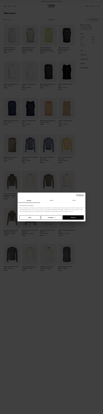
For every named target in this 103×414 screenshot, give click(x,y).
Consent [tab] (29, 200)
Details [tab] (51, 200)
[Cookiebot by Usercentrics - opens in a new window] (77, 195)
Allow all (73, 217)
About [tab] (74, 200)
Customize (51, 217)
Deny (29, 217)
